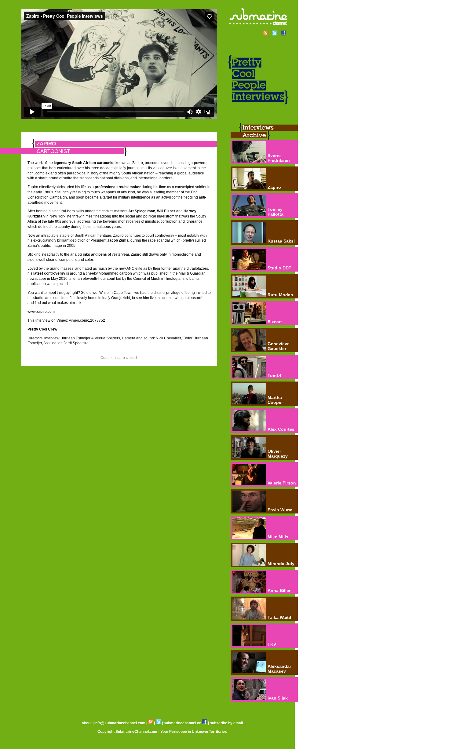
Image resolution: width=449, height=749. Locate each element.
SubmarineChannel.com (136, 731)
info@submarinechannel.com (119, 723)
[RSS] (150, 723)
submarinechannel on (183, 723)
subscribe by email (226, 723)
